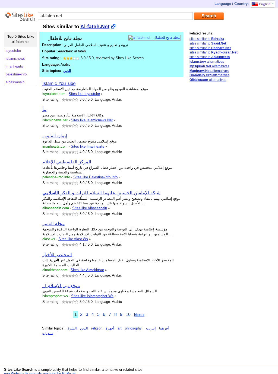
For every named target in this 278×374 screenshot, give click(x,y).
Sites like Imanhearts (87, 146)
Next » (139, 315)
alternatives (206, 62)
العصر (53, 223)
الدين (67, 71)
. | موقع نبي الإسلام (61, 285)
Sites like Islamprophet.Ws (92, 296)
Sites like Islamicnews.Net (92, 120)
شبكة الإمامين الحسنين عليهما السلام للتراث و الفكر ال (101, 192)
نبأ (44, 109)
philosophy (133, 328)
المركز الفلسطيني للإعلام (66, 161)
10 (128, 314)
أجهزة (110, 328)
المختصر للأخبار (57, 254)
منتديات (47, 333)
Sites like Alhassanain (89, 208)
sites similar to (206, 39)
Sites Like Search (18, 369)
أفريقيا (164, 328)
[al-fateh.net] (154, 38)
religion (96, 328)
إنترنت (151, 328)
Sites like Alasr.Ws (73, 239)
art (120, 328)
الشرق (72, 328)
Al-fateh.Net (94, 26)
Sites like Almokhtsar (87, 270)
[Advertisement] (229, 171)
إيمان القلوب (54, 135)
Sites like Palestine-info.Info (95, 177)
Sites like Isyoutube (84, 94)
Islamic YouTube (58, 83)
